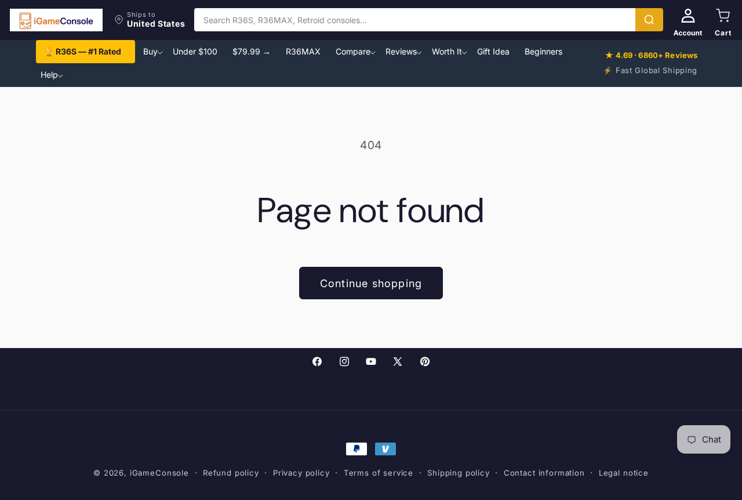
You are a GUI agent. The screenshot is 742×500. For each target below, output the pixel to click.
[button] (150, 19)
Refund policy (231, 472)
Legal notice (624, 472)
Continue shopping (371, 283)
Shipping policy (458, 472)
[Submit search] (649, 19)
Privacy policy (301, 472)
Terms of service (378, 472)
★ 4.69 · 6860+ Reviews (651, 55)
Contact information (544, 472)
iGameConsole (159, 472)
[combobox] (414, 19)
